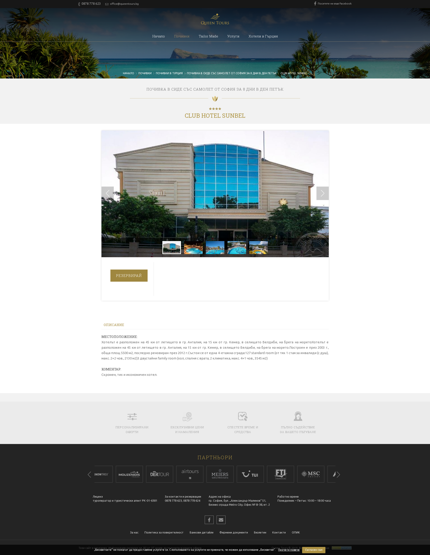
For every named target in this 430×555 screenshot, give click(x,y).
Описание (114, 324)
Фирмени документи (233, 532)
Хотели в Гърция (263, 36)
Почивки (181, 36)
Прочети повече (289, 549)
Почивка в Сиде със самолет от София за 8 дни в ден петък (231, 73)
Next (338, 475)
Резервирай (129, 275)
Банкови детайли (201, 532)
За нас (134, 532)
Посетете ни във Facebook (334, 3)
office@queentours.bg (124, 3)
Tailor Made (208, 36)
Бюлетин (260, 532)
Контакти (279, 532)
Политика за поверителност (164, 532)
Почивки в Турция (169, 73)
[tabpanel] (110, 474)
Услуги (233, 36)
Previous (89, 475)
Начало (158, 36)
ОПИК (296, 532)
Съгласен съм (313, 549)
